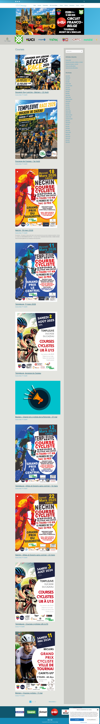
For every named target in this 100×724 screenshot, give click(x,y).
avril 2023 (68, 128)
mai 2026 (67, 81)
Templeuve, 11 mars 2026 (25, 304)
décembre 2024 (69, 99)
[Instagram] (19, 1)
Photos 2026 (68, 60)
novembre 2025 (69, 85)
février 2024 (68, 110)
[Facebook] (15, 1)
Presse (77, 5)
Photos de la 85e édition (71, 66)
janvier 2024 (68, 112)
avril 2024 (68, 107)
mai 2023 (67, 126)
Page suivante (52, 701)
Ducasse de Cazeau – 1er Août (27, 161)
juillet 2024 (68, 101)
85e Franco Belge (53, 5)
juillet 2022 (68, 136)
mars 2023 (68, 130)
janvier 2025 (68, 97)
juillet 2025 (68, 89)
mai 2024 (67, 105)
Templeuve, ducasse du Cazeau (28, 373)
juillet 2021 (68, 138)
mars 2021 (68, 142)
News (35, 5)
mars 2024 (68, 109)
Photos (61, 5)
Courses (39, 5)
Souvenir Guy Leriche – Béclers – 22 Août (32, 92)
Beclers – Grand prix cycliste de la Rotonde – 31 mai (36, 417)
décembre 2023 (69, 114)
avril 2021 (68, 140)
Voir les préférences (91, 719)
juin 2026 (67, 79)
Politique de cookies (83, 722)
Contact (82, 5)
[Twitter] (17, 1)
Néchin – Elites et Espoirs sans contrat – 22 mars (35, 555)
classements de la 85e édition (72, 67)
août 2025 (68, 87)
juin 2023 (68, 124)
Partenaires (72, 5)
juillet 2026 (68, 77)
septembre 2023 (69, 118)
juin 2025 (67, 91)
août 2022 (68, 134)
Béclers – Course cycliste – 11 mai (28, 693)
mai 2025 (67, 93)
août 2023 (68, 120)
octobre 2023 (68, 116)
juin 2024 (68, 103)
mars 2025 (68, 95)
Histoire (66, 5)
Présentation (45, 5)
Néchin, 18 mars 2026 (24, 230)
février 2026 (68, 83)
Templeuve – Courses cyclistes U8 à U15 (31, 624)
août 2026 (68, 75)
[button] (97, 709)
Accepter (77, 719)
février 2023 (68, 132)
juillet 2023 (68, 122)
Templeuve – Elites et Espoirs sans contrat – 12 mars (36, 486)
